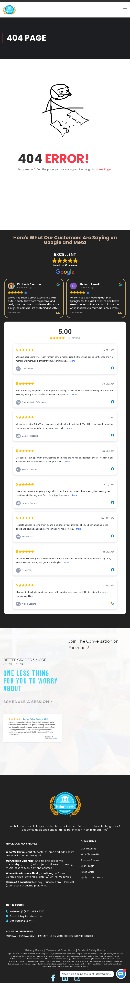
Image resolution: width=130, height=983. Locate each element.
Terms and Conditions (60, 950)
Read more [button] (14, 312)
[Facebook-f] (53, 978)
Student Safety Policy (91, 950)
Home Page (103, 169)
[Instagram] (77, 978)
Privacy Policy (34, 950)
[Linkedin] (65, 978)
